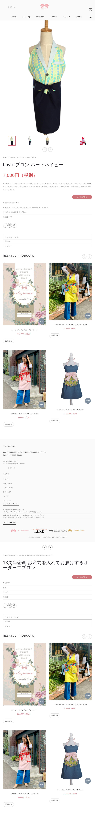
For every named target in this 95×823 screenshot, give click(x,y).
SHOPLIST (7, 492)
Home (5, 157)
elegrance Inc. (47, 537)
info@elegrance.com (16, 463)
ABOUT (6, 479)
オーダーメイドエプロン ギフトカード (24, 330)
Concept (54, 17)
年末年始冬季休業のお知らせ (13, 510)
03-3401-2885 (11, 461)
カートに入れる (82, 197)
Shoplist (66, 17)
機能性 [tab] (7, 241)
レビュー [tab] (8, 246)
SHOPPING (7, 483)
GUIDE (5, 496)
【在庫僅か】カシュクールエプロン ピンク (24, 413)
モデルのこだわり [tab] (12, 237)
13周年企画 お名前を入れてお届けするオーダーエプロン (23, 515)
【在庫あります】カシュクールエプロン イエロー (70, 324)
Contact (79, 17)
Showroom (40, 17)
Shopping (26, 17)
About (14, 17)
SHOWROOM (8, 488)
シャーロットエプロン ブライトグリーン (70, 409)
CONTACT (7, 500)
